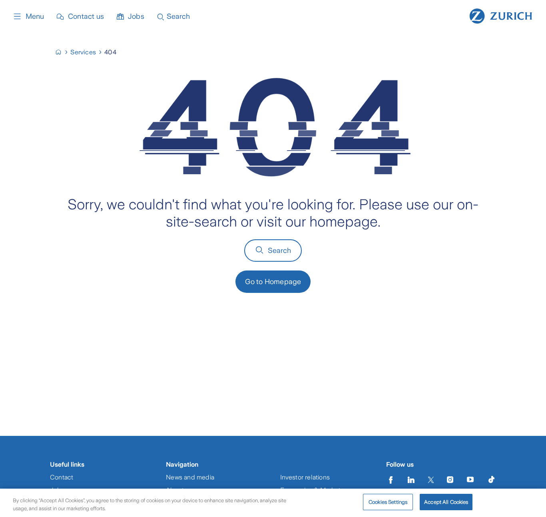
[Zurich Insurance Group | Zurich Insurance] (62, 52)
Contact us (86, 16)
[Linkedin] (411, 480)
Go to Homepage (273, 282)
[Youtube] (470, 480)
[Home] (500, 15)
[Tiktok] (491, 480)
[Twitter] (430, 479)
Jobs (136, 16)
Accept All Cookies (446, 502)
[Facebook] (391, 480)
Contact (61, 477)
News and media (190, 477)
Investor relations (305, 477)
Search (279, 251)
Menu (35, 16)
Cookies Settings (388, 502)
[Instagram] (450, 480)
